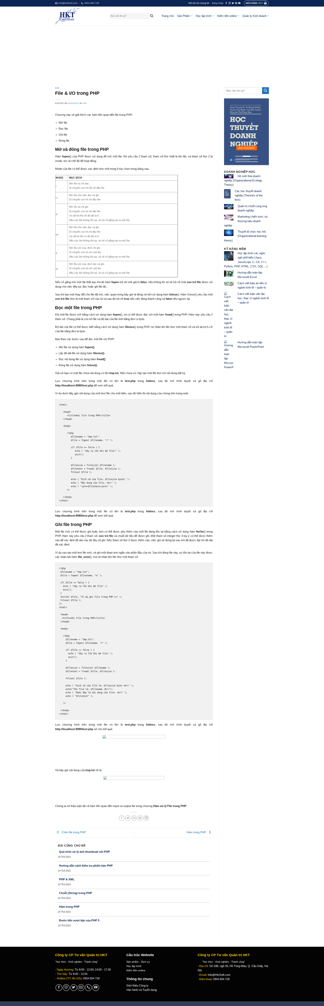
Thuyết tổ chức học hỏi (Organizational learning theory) (245, 236)
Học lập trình (203, 15)
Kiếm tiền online (227, 15)
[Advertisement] (162, 53)
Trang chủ (167, 15)
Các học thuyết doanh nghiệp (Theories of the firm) (249, 195)
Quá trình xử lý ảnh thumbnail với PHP (84, 851)
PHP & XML (66, 879)
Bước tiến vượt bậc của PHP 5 (79, 920)
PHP (57, 88)
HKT (85, 103)
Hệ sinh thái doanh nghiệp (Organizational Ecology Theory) (243, 180)
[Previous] (229, 132)
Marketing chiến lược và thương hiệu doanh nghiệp (245, 221)
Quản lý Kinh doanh (254, 15)
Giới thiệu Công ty (137, 985)
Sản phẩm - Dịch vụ (138, 961)
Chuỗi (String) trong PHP (75, 893)
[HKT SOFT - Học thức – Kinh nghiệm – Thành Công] (79, 16)
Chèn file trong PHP (73, 832)
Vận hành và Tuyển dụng (141, 989)
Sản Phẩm (183, 15)
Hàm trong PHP (197, 832)
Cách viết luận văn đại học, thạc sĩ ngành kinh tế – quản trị (253, 298)
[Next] (263, 132)
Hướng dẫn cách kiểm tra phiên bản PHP (86, 865)
